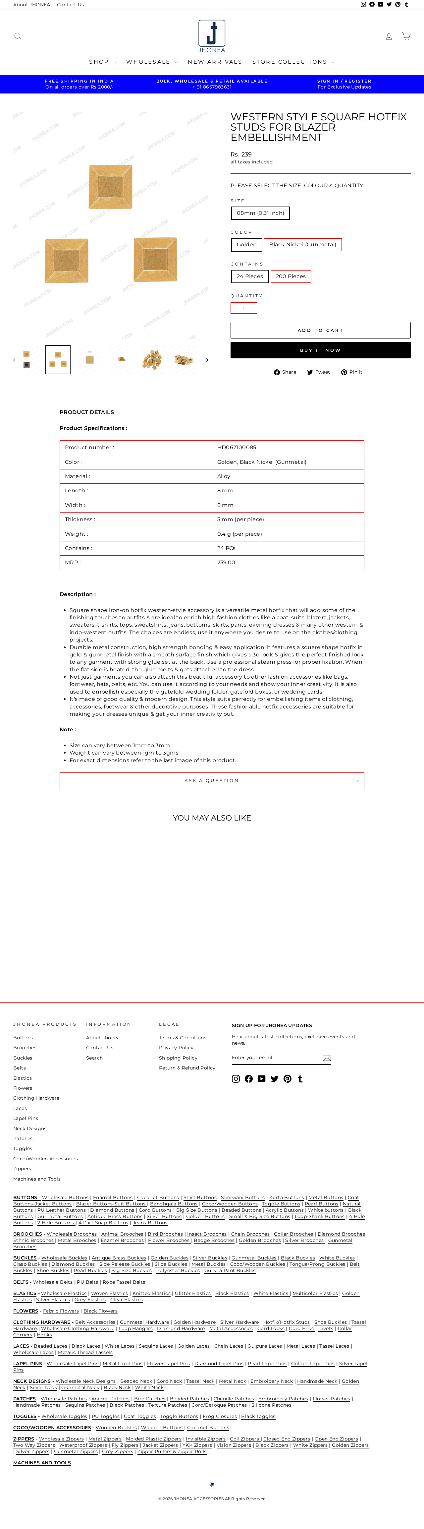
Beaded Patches (189, 1398)
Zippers (22, 1168)
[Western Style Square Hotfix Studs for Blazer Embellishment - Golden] (56, 963)
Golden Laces (194, 1346)
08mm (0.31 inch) (260, 213)
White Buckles (337, 1257)
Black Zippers (272, 1445)
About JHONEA (31, 4)
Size (238, 200)
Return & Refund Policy (187, 1067)
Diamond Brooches (341, 1234)
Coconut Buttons (158, 1197)
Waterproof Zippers (83, 1445)
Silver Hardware (239, 1322)
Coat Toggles (140, 1416)
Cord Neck (169, 1381)
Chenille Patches (234, 1398)
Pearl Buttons (322, 1203)
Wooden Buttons (162, 1427)
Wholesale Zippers (61, 1438)
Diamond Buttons (112, 1210)
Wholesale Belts (53, 1282)
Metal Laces (301, 1346)
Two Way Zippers (34, 1445)
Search (94, 1058)
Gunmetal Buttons (60, 1216)
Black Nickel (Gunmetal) (302, 244)
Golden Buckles (170, 1257)
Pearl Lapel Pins (267, 1363)
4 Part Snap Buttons (104, 1222)
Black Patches (127, 1405)
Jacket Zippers (160, 1445)
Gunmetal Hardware (144, 1322)
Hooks (44, 1334)
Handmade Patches (37, 1405)
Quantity (247, 295)
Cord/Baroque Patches (219, 1405)
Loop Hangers (136, 1328)
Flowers (22, 1088)
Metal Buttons (325, 1197)
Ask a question (212, 780)
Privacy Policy (176, 1047)
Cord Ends (302, 1328)
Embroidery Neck (271, 1381)
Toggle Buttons (281, 1203)
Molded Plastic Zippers (154, 1438)
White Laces (119, 1346)
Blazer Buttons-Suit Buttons (111, 1203)
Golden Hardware (195, 1322)
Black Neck (117, 1387)
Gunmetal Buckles (254, 1257)
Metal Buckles (208, 1264)
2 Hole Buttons (56, 1222)
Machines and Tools (37, 1179)
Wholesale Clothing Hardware (77, 1328)
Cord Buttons (155, 1210)
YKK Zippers (197, 1445)
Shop (100, 62)
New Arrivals (215, 62)
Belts (19, 1067)
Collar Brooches (293, 1234)
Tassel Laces (334, 1346)
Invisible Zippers (206, 1438)
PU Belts (87, 1282)
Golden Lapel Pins (313, 1363)
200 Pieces (291, 276)
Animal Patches (110, 1398)
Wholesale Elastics (63, 1293)
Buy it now (321, 350)
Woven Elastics (109, 1293)
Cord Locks (271, 1328)
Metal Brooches (77, 1240)
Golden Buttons (205, 1216)
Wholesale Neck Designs (86, 1381)
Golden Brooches (260, 1240)
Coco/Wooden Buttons (230, 1203)
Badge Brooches (214, 1240)
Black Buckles (298, 1257)
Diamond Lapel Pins (218, 1363)
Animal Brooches (122, 1234)
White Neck (149, 1387)
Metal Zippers (105, 1438)
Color (242, 232)
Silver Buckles (210, 1257)
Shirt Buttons (200, 1197)
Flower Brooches (169, 1240)
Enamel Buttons (113, 1197)
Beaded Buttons (241, 1210)
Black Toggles (258, 1416)
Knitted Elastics (151, 1293)
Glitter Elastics (193, 1293)
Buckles (22, 1058)
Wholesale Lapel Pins (73, 1363)
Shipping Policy (178, 1058)
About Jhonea (103, 1037)
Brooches (24, 1047)
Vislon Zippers (234, 1445)
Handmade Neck (317, 1381)
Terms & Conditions (182, 1037)
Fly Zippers (125, 1445)
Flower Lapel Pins (168, 1363)
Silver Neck (43, 1387)
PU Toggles (106, 1416)
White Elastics (271, 1293)
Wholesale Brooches (72, 1234)
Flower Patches (331, 1398)
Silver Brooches (305, 1240)
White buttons (326, 1210)
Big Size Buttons (196, 1210)
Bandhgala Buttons (174, 1203)
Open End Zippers (336, 1438)
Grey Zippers (117, 1451)
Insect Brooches (207, 1234)
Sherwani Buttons (243, 1197)
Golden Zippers (350, 1445)
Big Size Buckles (131, 1270)
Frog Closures (220, 1416)
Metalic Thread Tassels (85, 1352)
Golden (247, 244)
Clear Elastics (126, 1299)
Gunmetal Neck (80, 1387)
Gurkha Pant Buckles (230, 1270)
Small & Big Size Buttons (260, 1216)
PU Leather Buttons (61, 1210)
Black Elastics (232, 1293)
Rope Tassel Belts (124, 1282)
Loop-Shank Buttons (320, 1216)
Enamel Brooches (122, 1240)
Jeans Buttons (150, 1222)
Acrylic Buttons (285, 1210)
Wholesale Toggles (64, 1416)
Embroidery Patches (283, 1398)
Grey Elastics (90, 1299)
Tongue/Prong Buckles (317, 1264)
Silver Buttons (164, 1216)
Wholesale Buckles (64, 1257)
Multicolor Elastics (315, 1293)
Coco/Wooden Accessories (45, 1158)
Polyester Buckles (178, 1270)
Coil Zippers (245, 1438)
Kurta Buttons (286, 1197)
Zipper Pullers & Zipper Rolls (172, 1451)
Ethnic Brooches (34, 1240)
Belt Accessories (95, 1322)
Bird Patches (150, 1398)
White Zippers (310, 1445)
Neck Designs (30, 1128)
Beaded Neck (136, 1381)
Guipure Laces (264, 1346)
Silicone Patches (271, 1405)
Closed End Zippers (286, 1438)
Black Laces (86, 1346)
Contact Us (70, 4)
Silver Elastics (53, 1299)
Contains (247, 264)
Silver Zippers (33, 1451)
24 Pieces (250, 276)
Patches (23, 1138)
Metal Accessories (231, 1328)
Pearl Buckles (90, 1270)
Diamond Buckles (73, 1264)
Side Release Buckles (124, 1264)
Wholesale (149, 62)
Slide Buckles (171, 1264)
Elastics (22, 1078)
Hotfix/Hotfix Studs (286, 1322)
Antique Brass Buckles (119, 1257)
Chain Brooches (250, 1234)
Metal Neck (232, 1381)
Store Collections (291, 62)
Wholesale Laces (33, 1352)
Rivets (325, 1328)
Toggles (22, 1148)
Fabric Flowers (61, 1311)
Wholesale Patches (64, 1398)
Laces (20, 1108)
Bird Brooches (165, 1234)
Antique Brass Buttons (114, 1216)
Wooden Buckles (116, 1427)
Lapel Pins (25, 1118)
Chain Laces (228, 1346)
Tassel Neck (200, 1381)
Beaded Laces (50, 1346)
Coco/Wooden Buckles (258, 1264)
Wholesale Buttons (65, 1197)
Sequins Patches (85, 1405)
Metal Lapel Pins (122, 1363)
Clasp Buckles (30, 1264)
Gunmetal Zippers (76, 1451)
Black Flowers (100, 1311)
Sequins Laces (156, 1346)
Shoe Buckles (53, 1270)
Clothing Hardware (36, 1098)
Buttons (23, 1037)
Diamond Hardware (181, 1328)
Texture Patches (167, 1405)
